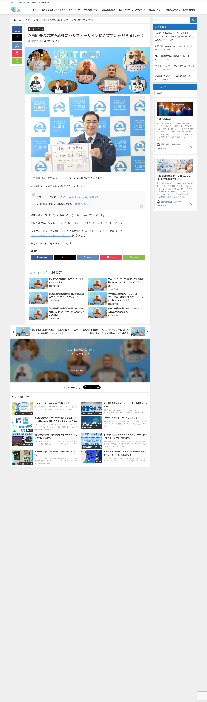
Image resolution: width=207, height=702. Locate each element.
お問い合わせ (189, 10)
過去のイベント (156, 10)
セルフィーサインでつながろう (132, 10)
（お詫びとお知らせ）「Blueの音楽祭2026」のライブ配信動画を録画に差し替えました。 (174, 36)
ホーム (35, 10)
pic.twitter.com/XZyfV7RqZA (83, 197)
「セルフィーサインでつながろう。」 (51, 235)
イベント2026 (75, 10)
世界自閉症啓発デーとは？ (53, 10)
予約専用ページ (91, 10)
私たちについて (173, 10)
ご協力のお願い (108, 10)
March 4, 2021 (81, 204)
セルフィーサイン (36, 29)
